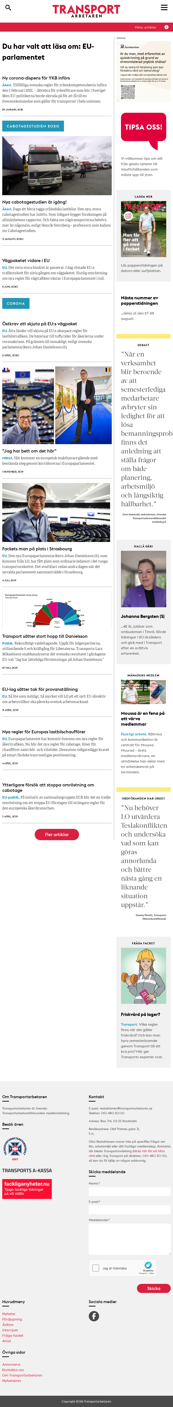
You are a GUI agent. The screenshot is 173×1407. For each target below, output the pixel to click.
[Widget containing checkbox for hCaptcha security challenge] (123, 1268)
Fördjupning (12, 1319)
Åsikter (8, 1324)
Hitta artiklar (146, 27)
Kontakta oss (13, 1369)
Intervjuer (10, 1330)
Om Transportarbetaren (22, 1375)
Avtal (6, 1341)
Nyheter (9, 1313)
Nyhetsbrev (11, 1380)
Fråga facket (12, 1335)
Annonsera (11, 1364)
